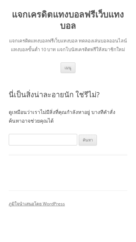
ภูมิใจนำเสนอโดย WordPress (37, 204)
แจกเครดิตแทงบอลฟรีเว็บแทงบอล (68, 20)
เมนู (68, 67)
